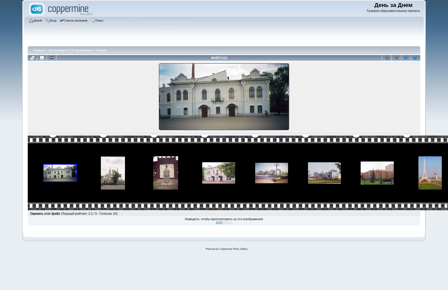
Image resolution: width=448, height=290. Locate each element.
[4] (227, 223)
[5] (231, 223)
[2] (220, 223)
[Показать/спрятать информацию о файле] (42, 58)
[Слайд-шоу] (51, 58)
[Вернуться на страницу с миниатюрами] (32, 58)
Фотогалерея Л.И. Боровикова (70, 50)
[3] (224, 223)
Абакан (101, 50)
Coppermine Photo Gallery (233, 249)
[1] (217, 223)
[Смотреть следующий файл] (406, 58)
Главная (39, 50)
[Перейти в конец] (415, 58)
